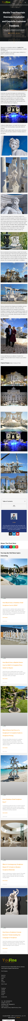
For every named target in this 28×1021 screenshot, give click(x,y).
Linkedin (3, 989)
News (8, 29)
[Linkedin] (14, 533)
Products (3, 976)
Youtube (3, 991)
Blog (2, 980)
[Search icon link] (20, 2)
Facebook (3, 988)
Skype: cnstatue (4, 1006)
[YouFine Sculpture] (5, 2)
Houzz (2, 994)
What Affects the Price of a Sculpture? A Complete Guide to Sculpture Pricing (12, 732)
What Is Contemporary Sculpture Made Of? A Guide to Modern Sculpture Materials (13, 867)
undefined (9, 1020)
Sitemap (18, 1017)
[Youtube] (17, 533)
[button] (24, 501)
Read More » (5, 617)
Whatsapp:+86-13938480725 (8, 1004)
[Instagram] (10, 533)
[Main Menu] (25, 2)
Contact (3, 981)
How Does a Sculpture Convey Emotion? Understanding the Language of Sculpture (12, 934)
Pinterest (3, 993)
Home (4, 29)
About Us (3, 975)
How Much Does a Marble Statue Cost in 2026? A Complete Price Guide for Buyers (13, 665)
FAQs (2, 978)
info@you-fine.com (5, 1002)
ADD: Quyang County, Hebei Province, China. (11, 1007)
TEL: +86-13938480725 (6, 1001)
